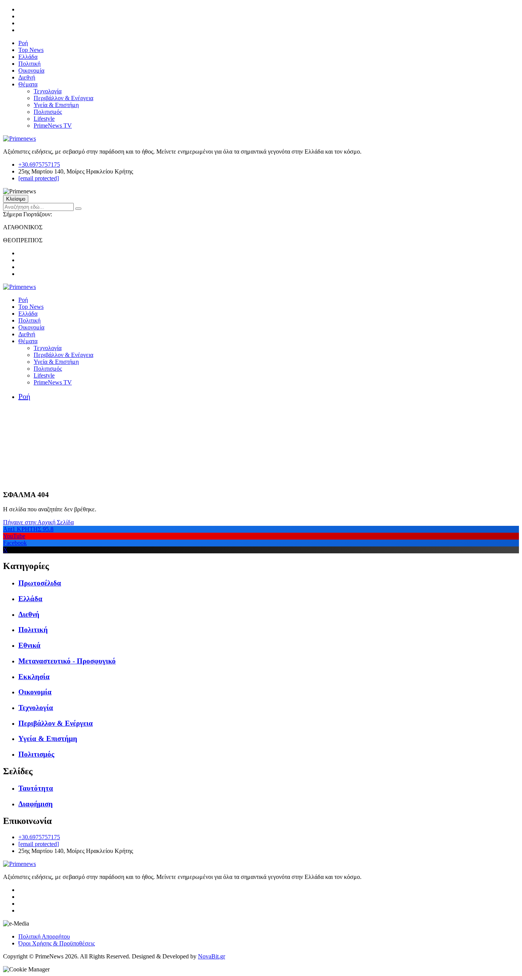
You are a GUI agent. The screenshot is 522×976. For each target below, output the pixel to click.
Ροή (23, 43)
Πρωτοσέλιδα (39, 583)
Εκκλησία (34, 677)
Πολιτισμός (48, 112)
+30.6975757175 (39, 164)
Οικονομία (31, 70)
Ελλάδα (27, 57)
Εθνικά (29, 645)
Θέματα (27, 84)
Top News (31, 50)
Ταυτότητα (35, 788)
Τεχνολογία (48, 91)
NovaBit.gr (211, 956)
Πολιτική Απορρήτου (44, 936)
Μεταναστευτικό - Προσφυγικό (67, 661)
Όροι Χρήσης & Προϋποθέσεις (56, 943)
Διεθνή (26, 77)
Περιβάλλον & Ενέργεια (63, 98)
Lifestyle (44, 118)
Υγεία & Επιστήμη (56, 105)
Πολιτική (29, 63)
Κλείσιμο (15, 199)
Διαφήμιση (35, 804)
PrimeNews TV (53, 125)
